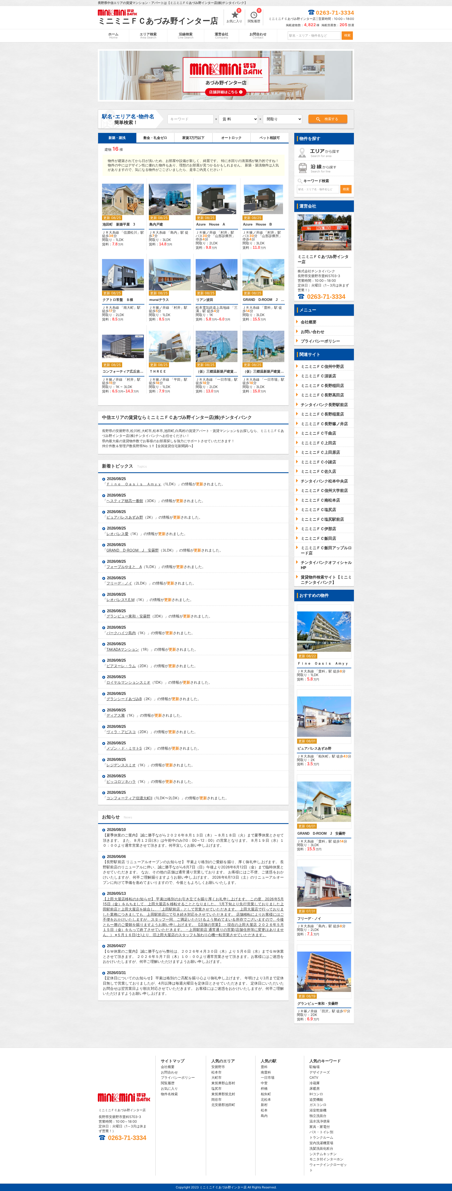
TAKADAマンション (122, 649)
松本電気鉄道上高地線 (213, 307)
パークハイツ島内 (121, 633)
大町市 (216, 1077)
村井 (224, 232)
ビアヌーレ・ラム (121, 666)
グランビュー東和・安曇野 (128, 616)
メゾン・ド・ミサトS (124, 748)
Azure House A (210, 224)
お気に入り (234, 16)
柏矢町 (323, 756)
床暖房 (314, 1088)
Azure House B (257, 224)
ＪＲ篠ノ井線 (206, 232)
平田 (177, 379)
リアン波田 (204, 300)
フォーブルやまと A (124, 566)
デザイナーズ (319, 1072)
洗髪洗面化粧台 (321, 1148)
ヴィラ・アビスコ (121, 731)
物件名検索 (169, 1094)
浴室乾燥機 (317, 1110)
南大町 (128, 307)
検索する (331, 119)
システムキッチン (323, 1154)
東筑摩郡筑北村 (223, 1094)
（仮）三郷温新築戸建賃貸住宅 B (263, 371)
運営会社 (221, 35)
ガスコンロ (317, 1105)
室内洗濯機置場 (321, 1143)
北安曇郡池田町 (223, 1105)
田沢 (325, 1011)
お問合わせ (258, 35)
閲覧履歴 (254, 16)
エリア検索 (148, 35)
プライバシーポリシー (178, 1077)
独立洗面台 (317, 1116)
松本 (264, 1110)
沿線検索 (186, 35)
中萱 (264, 1083)
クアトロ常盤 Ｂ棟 (118, 300)
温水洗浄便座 (319, 1121)
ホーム (113, 35)
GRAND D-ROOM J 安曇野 (263, 300)
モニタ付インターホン (326, 1159)
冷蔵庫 (314, 1083)
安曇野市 (218, 1067)
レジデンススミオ (121, 765)
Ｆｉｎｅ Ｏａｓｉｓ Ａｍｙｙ (133, 484)
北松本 (266, 1099)
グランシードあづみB (124, 698)
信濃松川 (130, 232)
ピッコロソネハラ (121, 781)
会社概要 (167, 1067)
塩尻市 (216, 1088)
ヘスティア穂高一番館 (124, 500)
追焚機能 (316, 1099)
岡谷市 (216, 1099)
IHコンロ (316, 1094)
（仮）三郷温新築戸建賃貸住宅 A (217, 371)
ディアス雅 (115, 715)
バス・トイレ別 (321, 1132)
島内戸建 (156, 224)
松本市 (216, 1072)
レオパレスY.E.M (120, 599)
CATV (313, 1077)
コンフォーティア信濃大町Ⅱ (129, 798)
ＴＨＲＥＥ (157, 371)
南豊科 (266, 1072)
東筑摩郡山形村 (223, 1083)
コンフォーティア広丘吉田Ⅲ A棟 (123, 371)
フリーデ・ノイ (119, 583)
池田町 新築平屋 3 (119, 224)
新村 (264, 1105)
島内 (173, 232)
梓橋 (264, 1088)
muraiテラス (159, 300)
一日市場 (224, 379)
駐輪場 (314, 1067)
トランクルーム (321, 1137)
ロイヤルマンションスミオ (128, 682)
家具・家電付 (319, 1127)
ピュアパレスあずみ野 (124, 517)
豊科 (267, 307)
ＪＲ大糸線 (110, 232)
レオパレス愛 (117, 533)
